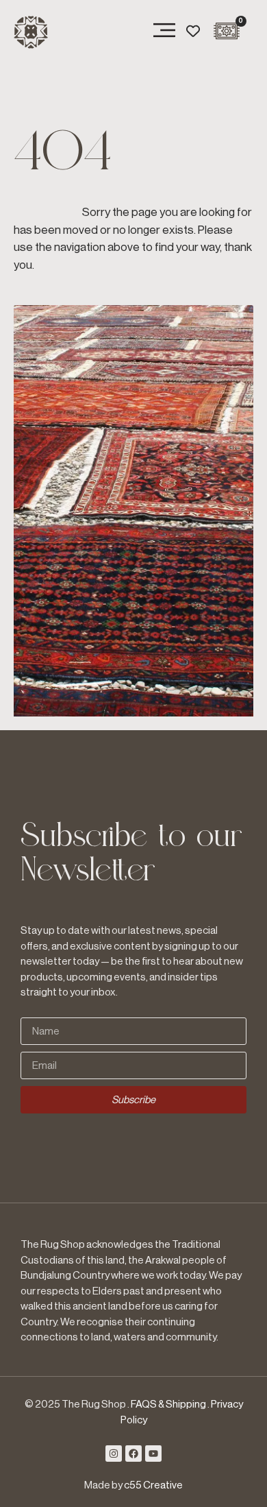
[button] (164, 32)
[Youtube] (153, 1453)
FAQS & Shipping (168, 1404)
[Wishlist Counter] (193, 30)
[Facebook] (133, 1453)
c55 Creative (153, 1485)
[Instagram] (113, 1453)
